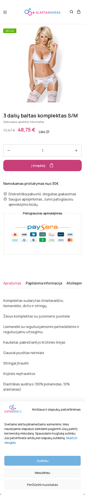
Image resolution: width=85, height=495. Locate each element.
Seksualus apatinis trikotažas (23, 122)
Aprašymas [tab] (12, 283)
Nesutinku (42, 472)
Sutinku (42, 460)
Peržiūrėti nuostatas (42, 484)
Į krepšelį (38, 166)
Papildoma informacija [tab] (44, 283)
